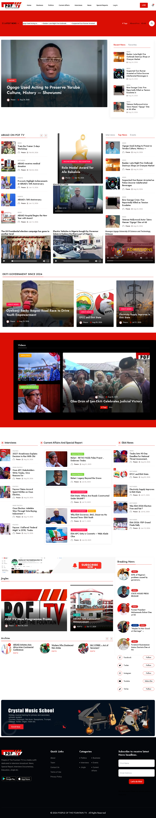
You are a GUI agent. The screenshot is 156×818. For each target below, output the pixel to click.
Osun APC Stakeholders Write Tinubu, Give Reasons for (23, 473)
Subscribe (148, 681)
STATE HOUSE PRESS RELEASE (140, 594)
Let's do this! (136, 781)
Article (20, 195)
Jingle (9, 614)
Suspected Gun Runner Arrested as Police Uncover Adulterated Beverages (138, 183)
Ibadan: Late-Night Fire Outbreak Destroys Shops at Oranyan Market (138, 57)
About (52, 758)
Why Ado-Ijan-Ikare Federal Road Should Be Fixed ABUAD (31, 165)
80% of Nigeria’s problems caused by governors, (139, 577)
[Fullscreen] (48, 261)
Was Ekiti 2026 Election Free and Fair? (140, 507)
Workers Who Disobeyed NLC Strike (24, 646)
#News (12, 80)
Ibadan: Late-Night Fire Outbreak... (39, 23)
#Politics (25, 355)
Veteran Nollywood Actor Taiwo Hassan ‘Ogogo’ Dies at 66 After (138, 107)
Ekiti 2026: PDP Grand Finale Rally (140, 524)
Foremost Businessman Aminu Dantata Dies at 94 (140, 647)
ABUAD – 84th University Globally (29, 199)
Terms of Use (55, 772)
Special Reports (102, 5)
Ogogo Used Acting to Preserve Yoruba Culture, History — (137, 147)
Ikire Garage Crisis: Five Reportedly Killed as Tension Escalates (135, 202)
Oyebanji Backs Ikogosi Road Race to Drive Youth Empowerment (37, 312)
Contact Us (54, 767)
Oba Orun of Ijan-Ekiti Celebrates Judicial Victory (106, 401)
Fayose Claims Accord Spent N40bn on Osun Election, (23, 492)
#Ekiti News (13, 304)
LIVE (144, 5)
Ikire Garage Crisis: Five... (93, 23)
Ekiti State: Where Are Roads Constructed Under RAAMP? (90, 497)
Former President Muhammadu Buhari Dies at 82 (141, 612)
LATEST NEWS (10, 23)
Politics (51, 5)
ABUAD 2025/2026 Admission (32, 182)
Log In (115, 5)
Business (39, 5)
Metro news (22, 160)
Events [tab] (133, 134)
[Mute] (44, 261)
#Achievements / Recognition (77, 161)
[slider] (24, 261)
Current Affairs (64, 5)
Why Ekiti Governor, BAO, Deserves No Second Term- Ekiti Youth (89, 516)
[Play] (4, 261)
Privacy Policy (56, 777)
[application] (26, 249)
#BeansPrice (134, 23)
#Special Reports (29, 387)
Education (21, 179)
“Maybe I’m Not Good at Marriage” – (140, 629)
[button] (26, 249)
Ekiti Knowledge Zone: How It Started (99, 646)
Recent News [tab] (119, 44)
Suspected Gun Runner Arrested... (68, 23)
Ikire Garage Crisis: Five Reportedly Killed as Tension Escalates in (138, 90)
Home (29, 5)
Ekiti (110, 407)
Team (52, 763)
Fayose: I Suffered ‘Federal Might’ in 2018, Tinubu (25, 529)
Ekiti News (133, 471)
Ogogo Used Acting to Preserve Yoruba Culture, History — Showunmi (43, 89)
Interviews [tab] (110, 134)
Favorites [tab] (132, 44)
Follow (148, 657)
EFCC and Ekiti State (90, 317)
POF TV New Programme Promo (28, 619)
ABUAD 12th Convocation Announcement (86, 620)
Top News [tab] (122, 134)
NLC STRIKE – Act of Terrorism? (61, 646)
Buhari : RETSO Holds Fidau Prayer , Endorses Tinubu (87, 459)
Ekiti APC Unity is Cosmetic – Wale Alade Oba (89, 535)
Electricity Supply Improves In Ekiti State (134, 316)
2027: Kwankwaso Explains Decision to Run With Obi (25, 455)
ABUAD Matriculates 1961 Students (29, 217)
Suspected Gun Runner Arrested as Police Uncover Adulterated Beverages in (138, 73)
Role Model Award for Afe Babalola (78, 169)
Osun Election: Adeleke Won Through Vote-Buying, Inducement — (25, 511)
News (89, 5)
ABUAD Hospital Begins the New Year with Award (32, 147)
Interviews (78, 5)
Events (95, 763)
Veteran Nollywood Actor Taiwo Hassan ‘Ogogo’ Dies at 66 (137, 221)
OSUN (14, 467)
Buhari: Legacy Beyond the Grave (86, 478)
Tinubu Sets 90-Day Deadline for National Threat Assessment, (139, 456)
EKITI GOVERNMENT (79, 492)
